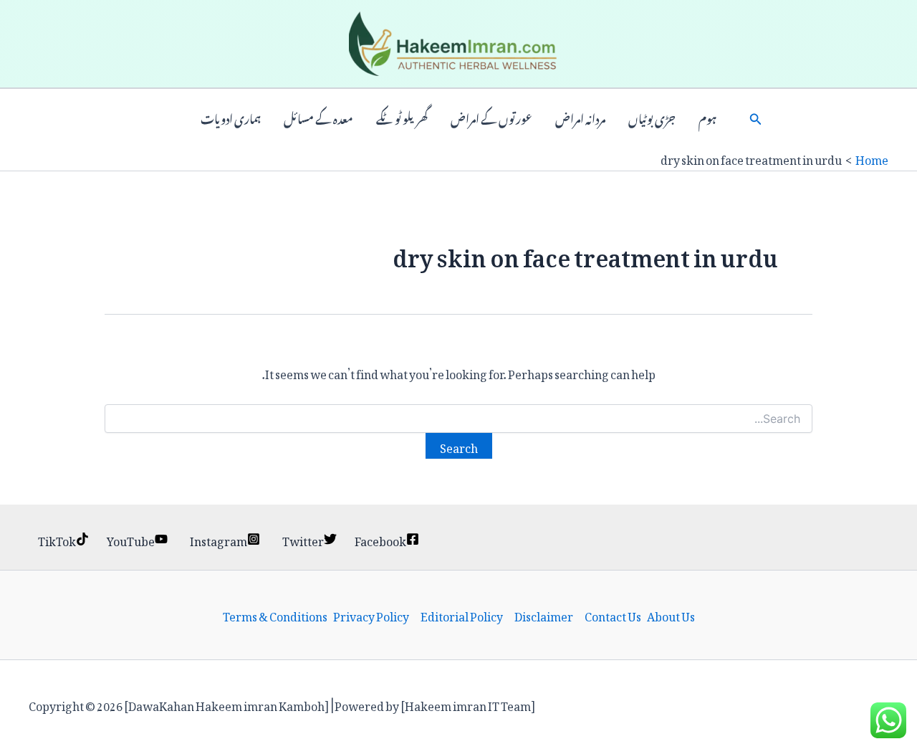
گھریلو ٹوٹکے (402, 117)
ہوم (707, 117)
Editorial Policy (462, 615)
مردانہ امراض (580, 117)
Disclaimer (543, 615)
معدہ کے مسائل (318, 117)
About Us (671, 615)
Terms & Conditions (275, 615)
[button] (755, 117)
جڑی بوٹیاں (652, 117)
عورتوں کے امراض (491, 117)
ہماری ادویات (231, 117)
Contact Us (613, 615)
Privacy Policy (371, 615)
